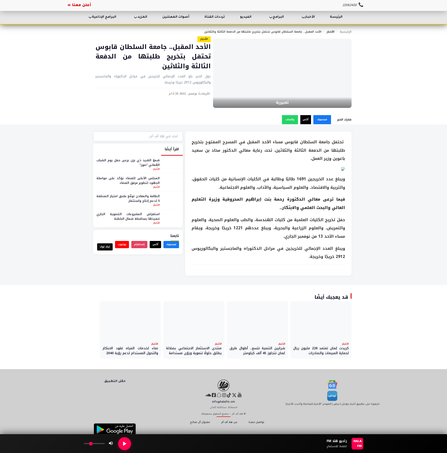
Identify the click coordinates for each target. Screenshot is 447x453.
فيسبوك (322, 119)
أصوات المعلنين (175, 17)
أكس (305, 119)
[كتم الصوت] (111, 443)
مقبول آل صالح (200, 422)
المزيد (142, 17)
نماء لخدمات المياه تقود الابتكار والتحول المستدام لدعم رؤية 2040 (130, 351)
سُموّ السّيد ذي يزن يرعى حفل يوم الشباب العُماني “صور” (128, 162)
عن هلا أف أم (229, 422)
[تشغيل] (124, 443)
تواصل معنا (256, 422)
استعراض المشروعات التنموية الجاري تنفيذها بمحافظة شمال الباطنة (128, 216)
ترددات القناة (214, 17)
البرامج (278, 17)
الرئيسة (336, 17)
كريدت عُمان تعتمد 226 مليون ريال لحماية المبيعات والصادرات (321, 351)
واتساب (290, 119)
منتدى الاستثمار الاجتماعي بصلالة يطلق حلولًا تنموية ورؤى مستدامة (194, 351)
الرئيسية (346, 31)
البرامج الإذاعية (104, 17)
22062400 (349, 5)
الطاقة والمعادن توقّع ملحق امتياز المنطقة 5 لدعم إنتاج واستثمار (128, 198)
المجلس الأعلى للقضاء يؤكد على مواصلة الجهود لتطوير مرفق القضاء (128, 180)
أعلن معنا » (79, 5)
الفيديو (245, 17)
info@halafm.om (223, 402)
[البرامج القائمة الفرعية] (271, 17)
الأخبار (310, 17)
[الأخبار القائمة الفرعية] (303, 17)
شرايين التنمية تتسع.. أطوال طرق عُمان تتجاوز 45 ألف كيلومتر (257, 351)
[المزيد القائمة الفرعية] (135, 17)
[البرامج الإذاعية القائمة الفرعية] (90, 17)
